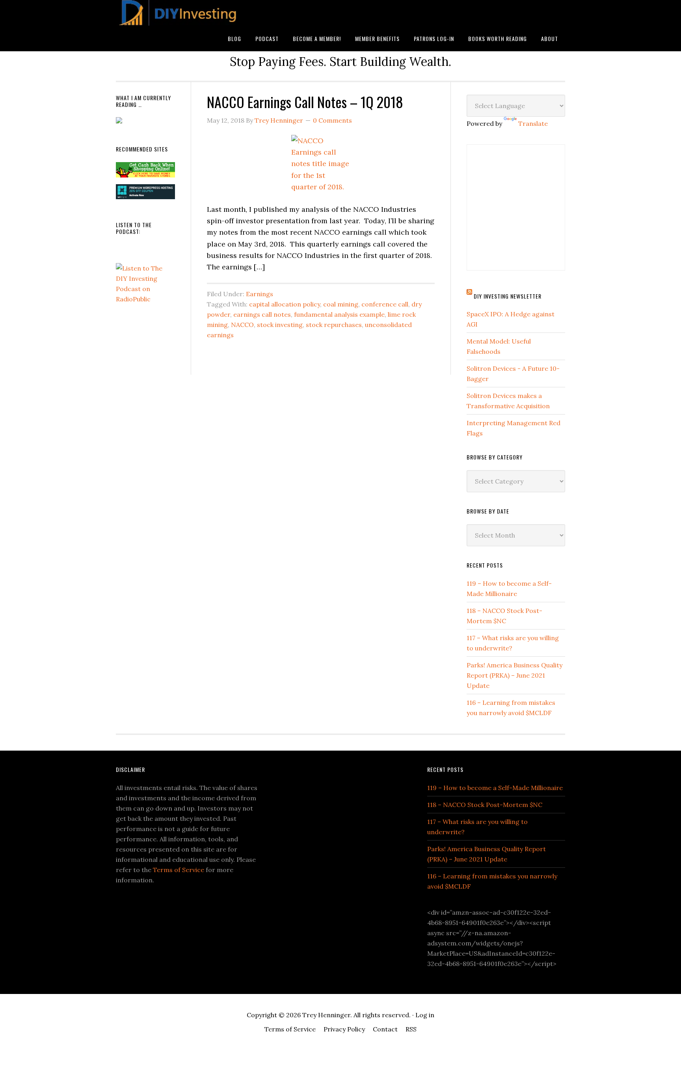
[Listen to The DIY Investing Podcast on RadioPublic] (145, 299)
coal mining (340, 304)
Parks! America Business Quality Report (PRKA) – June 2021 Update (514, 675)
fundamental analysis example (339, 314)
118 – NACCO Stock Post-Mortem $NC (484, 805)
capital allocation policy (284, 304)
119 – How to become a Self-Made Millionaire (495, 788)
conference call (384, 304)
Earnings (259, 294)
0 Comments (332, 120)
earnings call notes (262, 314)
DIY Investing (179, 13)
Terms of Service (178, 870)
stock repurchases (334, 325)
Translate (533, 123)
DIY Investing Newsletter (507, 296)
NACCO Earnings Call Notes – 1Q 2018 (305, 101)
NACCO (242, 325)
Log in (424, 1015)
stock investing (280, 325)
